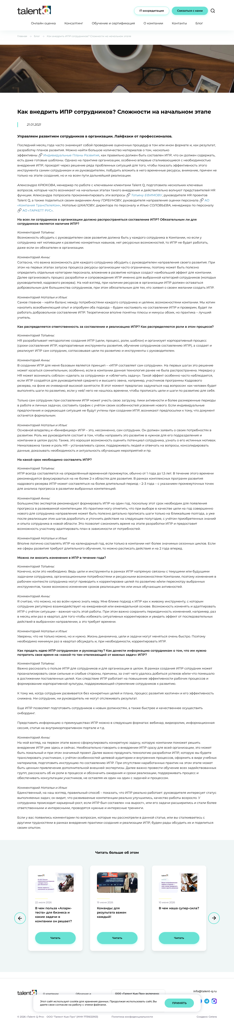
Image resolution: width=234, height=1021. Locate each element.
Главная (22, 36)
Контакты (179, 23)
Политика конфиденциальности (132, 1016)
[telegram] (206, 1001)
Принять (179, 1003)
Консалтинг (73, 23)
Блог (199, 23)
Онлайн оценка (43, 23)
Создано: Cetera (207, 1016)
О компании (153, 23)
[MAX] (214, 1001)
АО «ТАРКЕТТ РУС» (37, 210)
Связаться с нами (190, 10)
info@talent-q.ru (205, 991)
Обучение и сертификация (113, 23)
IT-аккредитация (151, 10)
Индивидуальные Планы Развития (71, 155)
